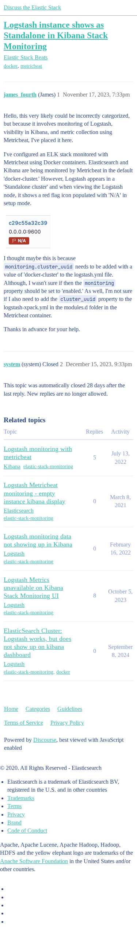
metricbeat (31, 66)
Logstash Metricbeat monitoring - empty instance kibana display (34, 493)
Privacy (16, 814)
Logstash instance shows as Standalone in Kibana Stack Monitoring (56, 35)
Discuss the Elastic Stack (32, 7)
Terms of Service (23, 723)
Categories (38, 709)
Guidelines (69, 709)
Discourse (44, 740)
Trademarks (20, 798)
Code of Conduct (27, 830)
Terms (14, 806)
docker (11, 66)
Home (11, 709)
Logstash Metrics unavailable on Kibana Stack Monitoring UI (33, 587)
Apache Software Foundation (34, 861)
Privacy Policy (67, 723)
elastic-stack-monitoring (48, 466)
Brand (14, 822)
